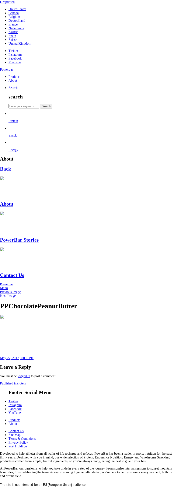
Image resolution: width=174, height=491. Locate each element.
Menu (4, 288)
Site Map (14, 435)
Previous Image (10, 292)
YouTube (14, 62)
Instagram (15, 54)
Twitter (13, 51)
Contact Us (16, 431)
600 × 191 (27, 358)
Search (13, 88)
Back (5, 169)
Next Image (8, 295)
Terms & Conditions (22, 438)
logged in (24, 376)
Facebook (15, 58)
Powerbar (6, 69)
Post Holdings (17, 446)
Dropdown (7, 2)
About (12, 80)
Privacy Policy (18, 442)
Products (14, 76)
